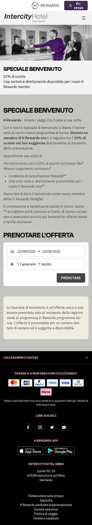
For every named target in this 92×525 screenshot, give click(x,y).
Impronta (46, 500)
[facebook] (28, 427)
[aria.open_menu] (84, 18)
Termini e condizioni (46, 518)
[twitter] (52, 427)
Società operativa (46, 509)
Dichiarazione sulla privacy (46, 496)
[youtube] (64, 427)
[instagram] (40, 427)
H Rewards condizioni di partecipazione (46, 505)
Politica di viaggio (46, 514)
